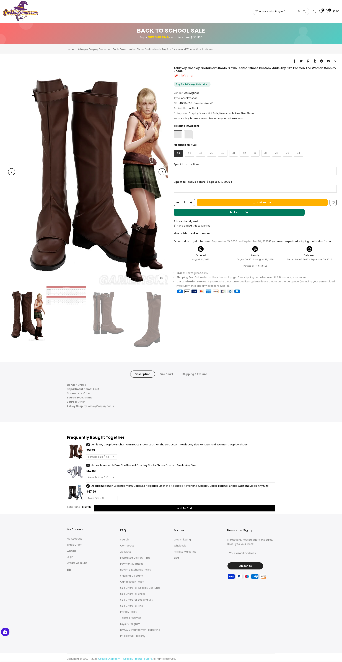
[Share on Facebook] (294, 61)
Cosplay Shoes (198, 113)
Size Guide (180, 233)
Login (70, 557)
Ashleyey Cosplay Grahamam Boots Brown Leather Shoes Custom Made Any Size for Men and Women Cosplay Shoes (169, 444)
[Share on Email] (328, 61)
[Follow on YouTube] (69, 570)
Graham (237, 118)
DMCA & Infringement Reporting (140, 630)
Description (142, 374)
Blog (176, 557)
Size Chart (166, 374)
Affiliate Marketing (185, 551)
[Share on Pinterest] (308, 61)
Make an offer (243, 213)
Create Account (77, 563)
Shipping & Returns (194, 374)
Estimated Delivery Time (135, 557)
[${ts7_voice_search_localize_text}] (299, 11)
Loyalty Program (130, 624)
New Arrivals (226, 113)
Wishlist (71, 551)
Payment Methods (131, 564)
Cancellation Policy (132, 582)
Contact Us (127, 545)
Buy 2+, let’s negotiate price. (192, 84)
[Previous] (11, 171)
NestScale (262, 266)
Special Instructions (186, 164)
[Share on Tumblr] (314, 61)
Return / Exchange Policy (135, 569)
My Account (74, 538)
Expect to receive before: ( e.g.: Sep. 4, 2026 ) (203, 182)
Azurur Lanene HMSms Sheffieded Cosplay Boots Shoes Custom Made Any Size (143, 465)
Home (70, 49)
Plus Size (240, 113)
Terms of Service (130, 618)
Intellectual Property (132, 636)
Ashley (185, 118)
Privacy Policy (128, 612)
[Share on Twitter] (301, 61)
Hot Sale (213, 113)
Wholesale (180, 545)
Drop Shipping (182, 539)
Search (124, 539)
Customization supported (215, 118)
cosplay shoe (189, 98)
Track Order (74, 545)
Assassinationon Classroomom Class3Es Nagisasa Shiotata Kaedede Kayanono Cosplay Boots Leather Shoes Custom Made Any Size (180, 486)
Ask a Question (201, 233)
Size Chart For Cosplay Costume (140, 588)
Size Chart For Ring (131, 606)
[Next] (162, 171)
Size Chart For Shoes (133, 594)
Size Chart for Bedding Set (136, 599)
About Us (125, 551)
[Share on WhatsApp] (335, 61)
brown (194, 118)
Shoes (250, 113)
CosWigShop (192, 93)
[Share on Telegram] (321, 61)
